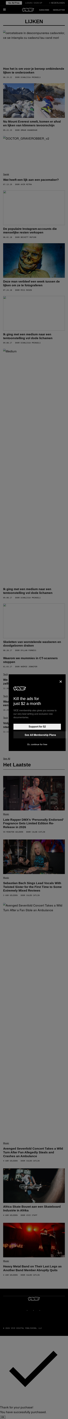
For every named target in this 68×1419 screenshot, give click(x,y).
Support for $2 (37, 726)
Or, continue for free (37, 744)
